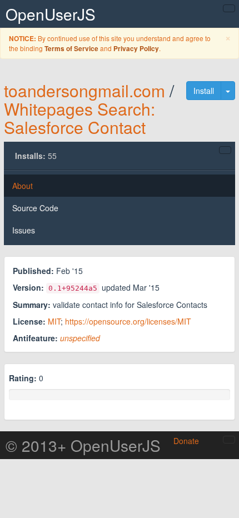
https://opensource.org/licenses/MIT (128, 321)
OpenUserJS (51, 14)
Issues (23, 230)
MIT (54, 321)
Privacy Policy (136, 48)
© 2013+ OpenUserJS (83, 445)
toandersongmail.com (84, 90)
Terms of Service (71, 48)
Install (203, 90)
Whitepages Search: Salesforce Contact (79, 118)
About (22, 185)
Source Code (35, 207)
